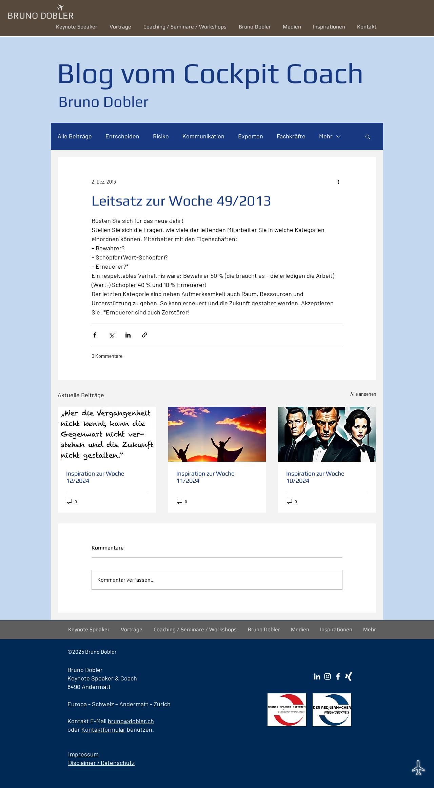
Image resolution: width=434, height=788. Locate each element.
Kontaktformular (103, 729)
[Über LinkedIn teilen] (128, 335)
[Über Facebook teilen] (95, 335)
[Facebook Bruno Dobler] (338, 676)
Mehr (326, 136)
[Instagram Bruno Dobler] (327, 676)
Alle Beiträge (75, 136)
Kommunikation (203, 136)
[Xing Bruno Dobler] (348, 676)
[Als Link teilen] (144, 335)
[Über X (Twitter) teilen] (111, 335)
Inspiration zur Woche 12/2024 (95, 477)
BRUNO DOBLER (40, 15)
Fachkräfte (291, 136)
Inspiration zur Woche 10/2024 (315, 477)
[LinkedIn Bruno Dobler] (317, 676)
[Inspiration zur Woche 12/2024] (107, 434)
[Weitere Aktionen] (338, 181)
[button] (121, 26)
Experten (250, 136)
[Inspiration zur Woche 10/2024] (327, 434)
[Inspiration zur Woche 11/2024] (217, 434)
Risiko (161, 136)
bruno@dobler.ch (131, 721)
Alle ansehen (363, 394)
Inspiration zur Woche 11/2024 (205, 477)
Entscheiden (122, 136)
